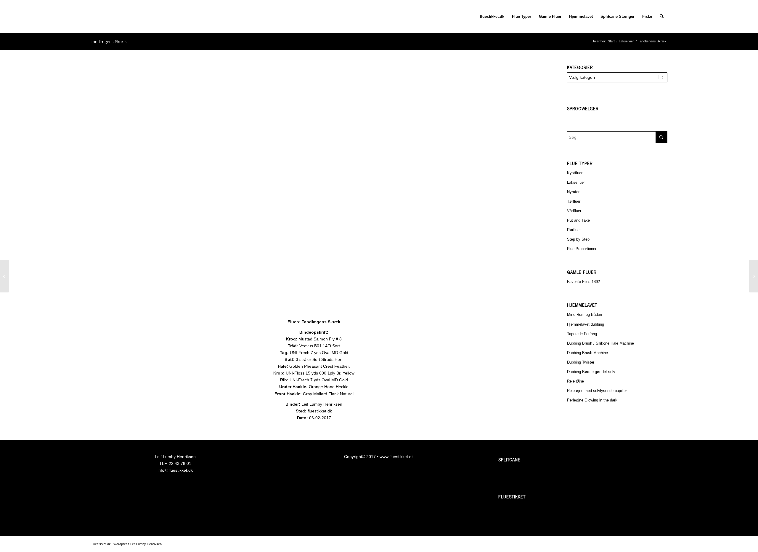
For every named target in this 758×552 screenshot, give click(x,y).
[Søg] (661, 16)
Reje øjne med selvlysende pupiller (597, 390)
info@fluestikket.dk (175, 470)
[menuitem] (492, 16)
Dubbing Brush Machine (587, 353)
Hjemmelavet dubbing (585, 324)
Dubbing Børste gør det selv (591, 371)
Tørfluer (573, 201)
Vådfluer (574, 211)
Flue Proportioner (581, 249)
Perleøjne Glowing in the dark (592, 400)
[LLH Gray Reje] (4, 276)
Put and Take (578, 220)
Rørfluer (574, 230)
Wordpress (121, 544)
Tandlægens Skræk (109, 41)
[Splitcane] (520, 478)
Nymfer (573, 192)
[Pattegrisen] (753, 276)
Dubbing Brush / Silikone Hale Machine (600, 343)
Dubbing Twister (580, 362)
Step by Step (578, 239)
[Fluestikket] (520, 515)
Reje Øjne (575, 381)
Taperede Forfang (582, 334)
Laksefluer (576, 182)
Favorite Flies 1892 (583, 281)
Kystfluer (574, 173)
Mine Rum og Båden (584, 314)
